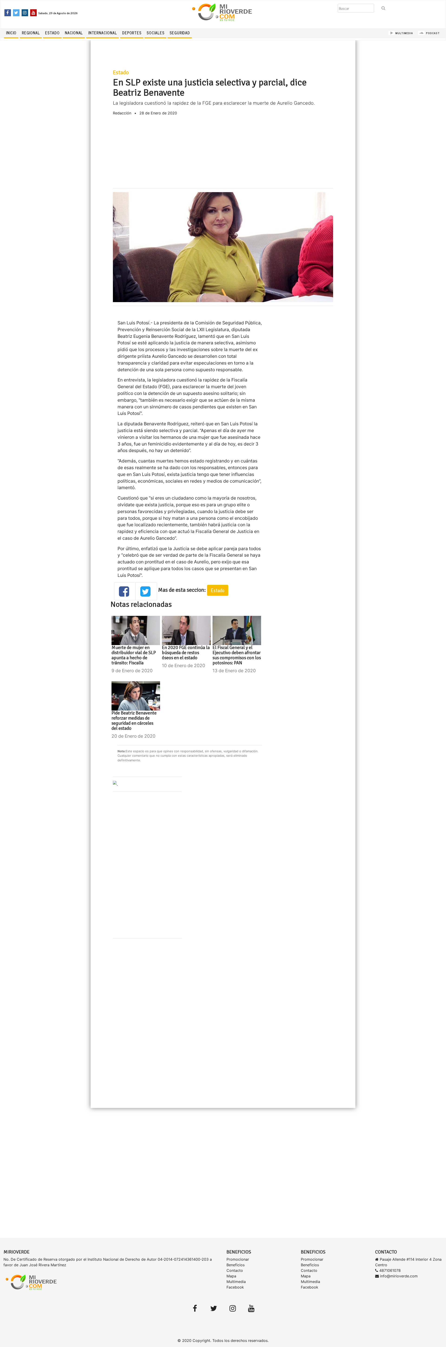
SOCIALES (155, 33)
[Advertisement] (223, 152)
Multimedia (236, 1281)
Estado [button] (217, 590)
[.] (115, 784)
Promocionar (237, 1259)
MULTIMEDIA (404, 33)
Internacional (102, 33)
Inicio (11, 33)
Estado (52, 33)
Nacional (74, 33)
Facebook (235, 1287)
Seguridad (180, 33)
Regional (31, 33)
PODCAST (432, 33)
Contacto (234, 1270)
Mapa (231, 1276)
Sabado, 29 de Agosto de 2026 (58, 13)
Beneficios (235, 1265)
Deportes (131, 33)
